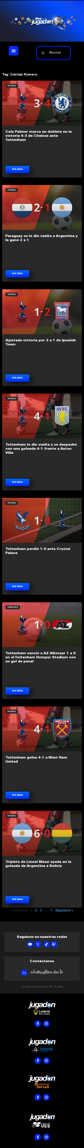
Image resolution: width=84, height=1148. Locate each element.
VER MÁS (17, 169)
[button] (13, 50)
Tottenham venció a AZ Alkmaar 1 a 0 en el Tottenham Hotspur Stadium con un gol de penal (40, 657)
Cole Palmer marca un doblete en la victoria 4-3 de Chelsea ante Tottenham (38, 136)
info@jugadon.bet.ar (47, 972)
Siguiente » (64, 910)
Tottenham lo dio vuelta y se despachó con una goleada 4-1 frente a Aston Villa (41, 449)
